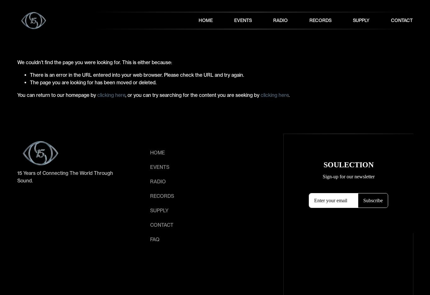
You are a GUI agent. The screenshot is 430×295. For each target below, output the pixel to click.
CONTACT (161, 225)
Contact (402, 20)
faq (155, 239)
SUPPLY (159, 211)
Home (206, 20)
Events (243, 20)
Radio (280, 20)
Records (320, 20)
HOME (157, 153)
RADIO (158, 182)
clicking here (111, 95)
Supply (361, 20)
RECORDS (162, 196)
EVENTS (159, 167)
